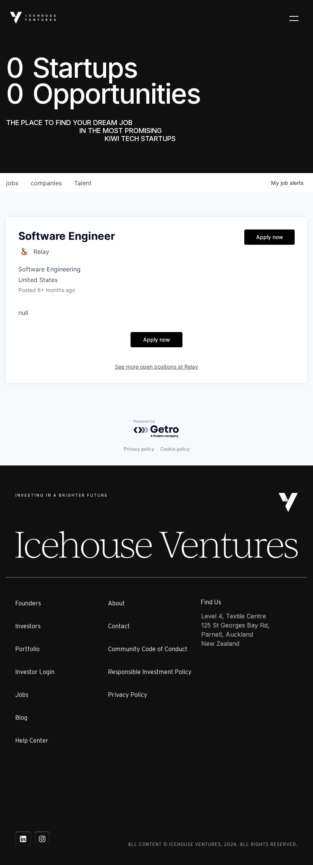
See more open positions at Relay (156, 366)
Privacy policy (139, 449)
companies (46, 183)
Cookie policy (175, 449)
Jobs (21, 694)
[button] (294, 17)
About (116, 603)
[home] (33, 18)
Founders (28, 603)
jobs (12, 183)
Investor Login (35, 672)
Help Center (31, 740)
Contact (119, 626)
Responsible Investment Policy (150, 672)
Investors (27, 626)
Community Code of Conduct (147, 649)
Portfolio (27, 649)
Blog (21, 717)
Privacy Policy (127, 694)
